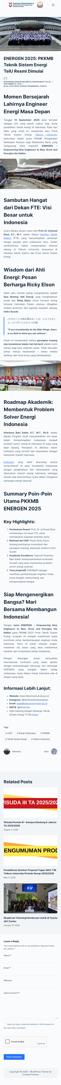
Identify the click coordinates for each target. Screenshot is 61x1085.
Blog (6, 86)
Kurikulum (9, 462)
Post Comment (14, 1057)
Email (7, 968)
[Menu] (53, 5)
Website (8, 980)
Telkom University (46, 134)
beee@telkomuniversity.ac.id (32, 703)
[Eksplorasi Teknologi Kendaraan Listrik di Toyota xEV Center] (30, 898)
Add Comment (12, 993)
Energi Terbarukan (26, 733)
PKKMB (45, 733)
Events (43, 86)
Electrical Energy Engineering (24, 86)
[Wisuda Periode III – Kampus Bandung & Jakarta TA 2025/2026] (30, 803)
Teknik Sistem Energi (16, 739)
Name (7, 955)
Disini (35, 714)
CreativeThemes (30, 1074)
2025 (8, 733)
